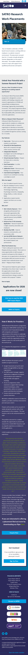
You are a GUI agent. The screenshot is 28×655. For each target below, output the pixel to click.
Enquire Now (14, 533)
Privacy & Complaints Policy (14, 584)
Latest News (6, 1)
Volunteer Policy (14, 588)
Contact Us (14, 595)
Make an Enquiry (14, 309)
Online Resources (15, 1)
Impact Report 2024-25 (14, 578)
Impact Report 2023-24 (14, 580)
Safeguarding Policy (14, 586)
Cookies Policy (14, 582)
